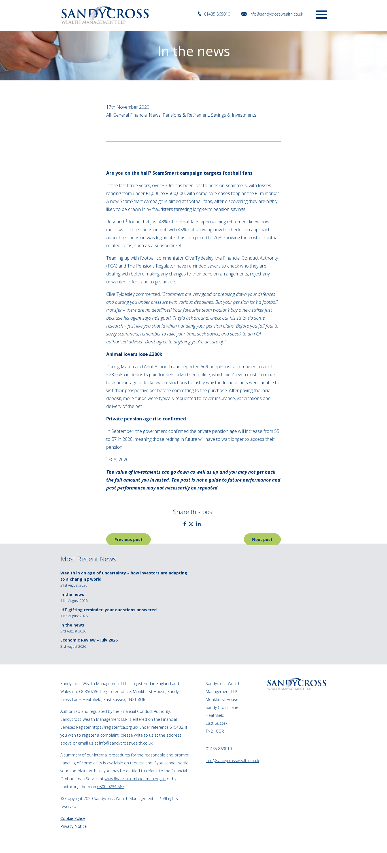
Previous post (128, 539)
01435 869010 (217, 14)
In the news (72, 594)
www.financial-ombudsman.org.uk (135, 778)
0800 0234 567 (110, 786)
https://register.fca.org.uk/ (115, 727)
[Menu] (321, 14)
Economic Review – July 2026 (89, 640)
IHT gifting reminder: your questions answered (108, 609)
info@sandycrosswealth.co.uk (276, 14)
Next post (262, 539)
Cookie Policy (72, 818)
